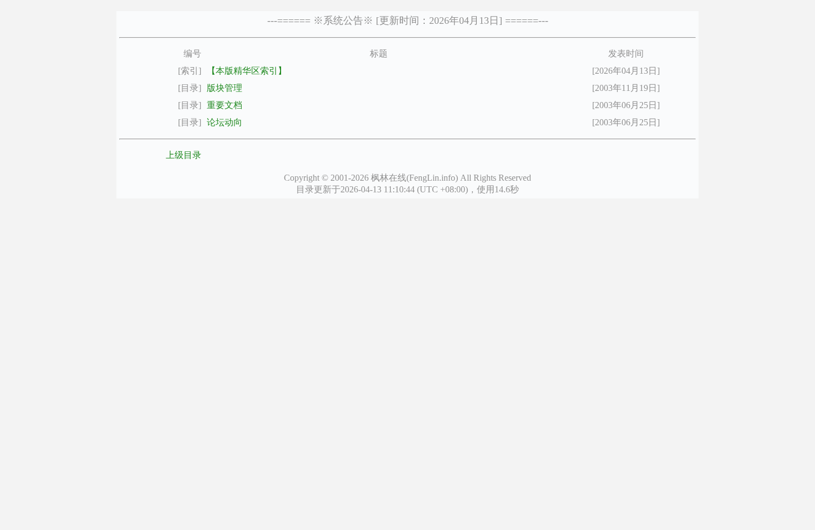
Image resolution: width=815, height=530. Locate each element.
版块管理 (224, 88)
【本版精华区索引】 (247, 70)
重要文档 (224, 105)
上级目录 (183, 155)
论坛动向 (224, 122)
